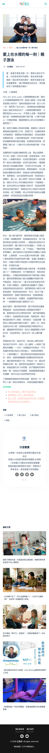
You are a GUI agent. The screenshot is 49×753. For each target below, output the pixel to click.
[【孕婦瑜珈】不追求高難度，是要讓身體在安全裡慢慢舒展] (24, 690)
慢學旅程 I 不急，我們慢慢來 (21, 395)
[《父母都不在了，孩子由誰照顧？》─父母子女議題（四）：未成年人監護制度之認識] (24, 580)
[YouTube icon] (32, 474)
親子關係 (34, 415)
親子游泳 (21, 415)
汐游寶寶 (8, 415)
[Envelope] (27, 736)
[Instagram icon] (27, 474)
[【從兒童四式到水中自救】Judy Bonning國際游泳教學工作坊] (24, 654)
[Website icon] (22, 474)
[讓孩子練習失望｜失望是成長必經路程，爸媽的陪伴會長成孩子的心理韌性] (24, 543)
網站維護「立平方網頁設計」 (24, 746)
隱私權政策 (19, 729)
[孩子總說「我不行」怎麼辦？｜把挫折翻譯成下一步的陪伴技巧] (24, 617)
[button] (4, 4)
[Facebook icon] (17, 474)
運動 (6, 420)
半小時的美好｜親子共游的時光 (22, 392)
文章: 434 (24, 480)
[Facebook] (22, 736)
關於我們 (30, 729)
